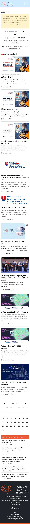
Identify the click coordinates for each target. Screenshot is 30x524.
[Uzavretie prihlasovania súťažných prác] (15, 65)
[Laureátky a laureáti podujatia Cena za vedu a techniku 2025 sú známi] (15, 266)
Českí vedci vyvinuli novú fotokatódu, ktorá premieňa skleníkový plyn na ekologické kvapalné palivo (14, 459)
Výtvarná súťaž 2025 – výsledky (14, 312)
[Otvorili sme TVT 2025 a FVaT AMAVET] (15, 372)
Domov (3, 12)
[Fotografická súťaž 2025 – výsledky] (15, 336)
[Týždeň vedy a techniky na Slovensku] (7, 4)
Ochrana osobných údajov (15, 517)
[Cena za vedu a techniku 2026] (15, 200)
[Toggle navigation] (26, 3)
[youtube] (15, 508)
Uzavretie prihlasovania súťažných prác (11, 76)
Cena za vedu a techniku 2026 (13, 207)
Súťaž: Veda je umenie (10, 109)
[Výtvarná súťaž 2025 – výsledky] (15, 302)
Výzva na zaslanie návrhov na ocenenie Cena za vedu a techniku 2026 (15, 177)
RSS (15, 513)
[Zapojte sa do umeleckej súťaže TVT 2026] (15, 131)
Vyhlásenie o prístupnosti (15, 519)
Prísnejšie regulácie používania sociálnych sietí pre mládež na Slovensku (12, 450)
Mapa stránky (15, 515)
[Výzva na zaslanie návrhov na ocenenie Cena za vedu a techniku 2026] (15, 165)
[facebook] (12, 508)
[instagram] (19, 508)
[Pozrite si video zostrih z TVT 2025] (15, 231)
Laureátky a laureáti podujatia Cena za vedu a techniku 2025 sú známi (14, 278)
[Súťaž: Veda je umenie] (15, 99)
